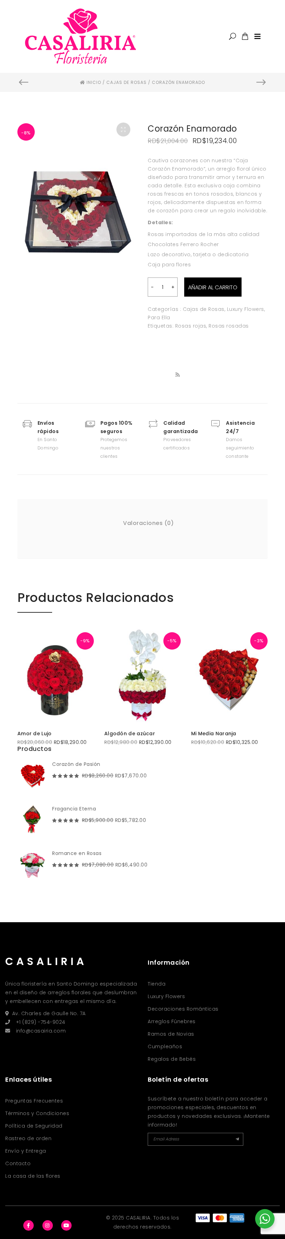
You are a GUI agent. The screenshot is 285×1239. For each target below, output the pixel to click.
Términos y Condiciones (37, 1113)
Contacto (18, 1163)
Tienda (156, 983)
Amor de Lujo (34, 733)
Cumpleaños (165, 1046)
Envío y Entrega (25, 1150)
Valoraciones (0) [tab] (148, 523)
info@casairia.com (41, 1030)
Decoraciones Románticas (183, 1008)
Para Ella (159, 317)
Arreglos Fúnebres (172, 1021)
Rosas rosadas (229, 325)
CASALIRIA (46, 961)
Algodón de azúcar (129, 733)
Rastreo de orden (28, 1138)
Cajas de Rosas (204, 309)
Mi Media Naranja (213, 733)
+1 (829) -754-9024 (40, 1022)
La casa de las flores (32, 1176)
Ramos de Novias (171, 1033)
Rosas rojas (190, 325)
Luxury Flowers (245, 309)
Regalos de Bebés (172, 1059)
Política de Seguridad (34, 1125)
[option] (77, 196)
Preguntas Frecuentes (34, 1100)
